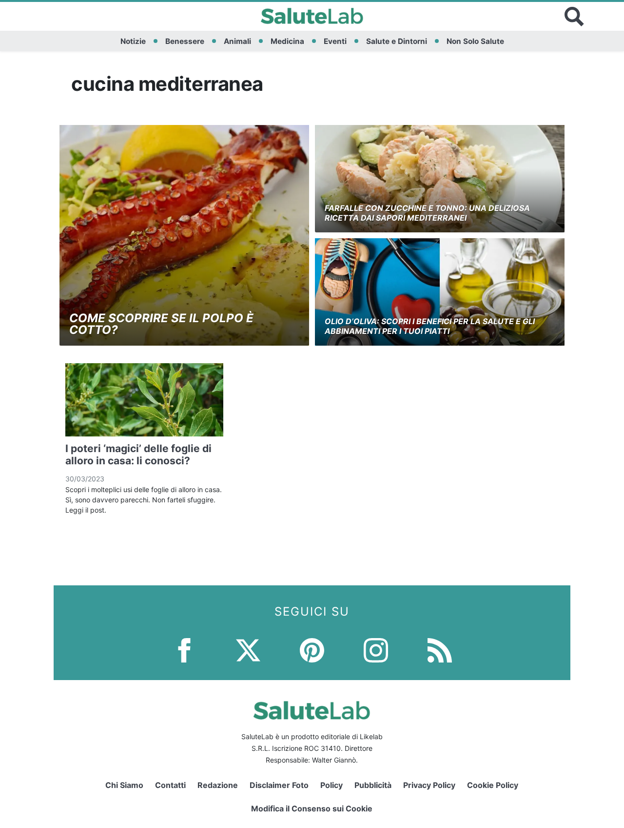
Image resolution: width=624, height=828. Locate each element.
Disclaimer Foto (279, 785)
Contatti (170, 785)
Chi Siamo (124, 785)
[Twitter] (248, 649)
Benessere (184, 41)
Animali (237, 41)
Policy (331, 785)
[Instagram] (376, 649)
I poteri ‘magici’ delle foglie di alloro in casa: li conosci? (138, 454)
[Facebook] (184, 649)
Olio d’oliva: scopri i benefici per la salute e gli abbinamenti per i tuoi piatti (430, 325)
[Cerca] (574, 16)
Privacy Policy (429, 785)
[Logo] (312, 16)
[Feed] (440, 649)
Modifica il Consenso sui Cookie (311, 808)
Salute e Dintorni (396, 41)
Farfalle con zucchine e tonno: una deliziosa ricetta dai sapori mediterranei (427, 212)
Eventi (335, 41)
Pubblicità (372, 785)
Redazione (217, 785)
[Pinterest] (312, 649)
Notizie (133, 41)
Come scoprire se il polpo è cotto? (161, 324)
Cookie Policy (492, 785)
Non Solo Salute (475, 41)
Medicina (287, 41)
